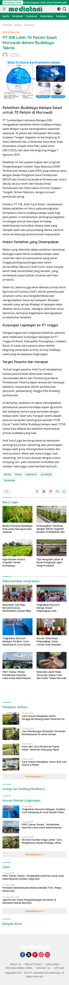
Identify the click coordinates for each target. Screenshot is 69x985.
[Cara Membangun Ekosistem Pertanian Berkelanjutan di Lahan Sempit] (11, 733)
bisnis (18, 474)
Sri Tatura (14, 53)
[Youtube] (47, 955)
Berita (6, 32)
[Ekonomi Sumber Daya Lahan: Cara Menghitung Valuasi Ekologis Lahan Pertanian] (11, 842)
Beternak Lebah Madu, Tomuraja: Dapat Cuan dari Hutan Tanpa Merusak (51, 674)
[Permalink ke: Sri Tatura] (5, 54)
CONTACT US (43, 968)
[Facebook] (22, 955)
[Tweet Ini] (43, 491)
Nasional (15, 32)
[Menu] (5, 9)
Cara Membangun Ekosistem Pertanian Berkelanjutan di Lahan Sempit (43, 733)
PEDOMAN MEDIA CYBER (19, 968)
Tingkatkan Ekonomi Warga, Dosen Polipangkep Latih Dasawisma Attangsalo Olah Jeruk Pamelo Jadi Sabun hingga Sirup (50, 608)
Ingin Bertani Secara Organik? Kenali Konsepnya (14, 562)
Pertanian (9, 480)
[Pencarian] (64, 9)
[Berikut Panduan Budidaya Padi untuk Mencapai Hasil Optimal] (17, 514)
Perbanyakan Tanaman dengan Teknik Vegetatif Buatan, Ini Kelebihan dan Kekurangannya (51, 529)
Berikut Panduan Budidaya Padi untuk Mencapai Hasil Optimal (17, 528)
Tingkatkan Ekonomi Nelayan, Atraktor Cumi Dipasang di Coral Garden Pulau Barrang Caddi (17, 641)
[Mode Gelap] (59, 9)
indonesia (31, 474)
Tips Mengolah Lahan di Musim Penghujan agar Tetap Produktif (50, 562)
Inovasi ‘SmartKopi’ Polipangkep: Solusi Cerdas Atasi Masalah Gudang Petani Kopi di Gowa (49, 641)
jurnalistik (46, 474)
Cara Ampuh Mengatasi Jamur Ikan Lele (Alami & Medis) (44, 763)
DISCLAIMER (52, 964)
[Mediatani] (25, 9)
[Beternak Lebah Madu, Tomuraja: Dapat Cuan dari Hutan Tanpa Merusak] (51, 660)
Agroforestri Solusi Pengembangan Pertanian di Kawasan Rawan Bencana (29, 901)
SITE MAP (59, 968)
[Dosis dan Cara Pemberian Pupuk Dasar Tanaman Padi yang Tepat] (11, 749)
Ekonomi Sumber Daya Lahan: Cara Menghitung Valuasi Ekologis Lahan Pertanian (42, 841)
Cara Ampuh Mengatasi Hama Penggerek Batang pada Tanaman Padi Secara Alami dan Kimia (44, 718)
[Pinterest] (35, 955)
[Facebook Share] (37, 491)
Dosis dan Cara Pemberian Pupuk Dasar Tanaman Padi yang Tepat (40, 748)
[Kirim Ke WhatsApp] (63, 491)
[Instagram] (41, 955)
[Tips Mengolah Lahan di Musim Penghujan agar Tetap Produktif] (51, 547)
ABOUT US (15, 964)
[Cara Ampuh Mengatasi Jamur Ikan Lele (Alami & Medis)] (11, 764)
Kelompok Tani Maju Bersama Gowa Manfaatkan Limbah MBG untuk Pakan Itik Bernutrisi (17, 608)
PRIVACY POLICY (33, 964)
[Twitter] (28, 955)
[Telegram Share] (57, 491)
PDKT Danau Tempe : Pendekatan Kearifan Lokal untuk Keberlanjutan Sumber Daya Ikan (17, 675)
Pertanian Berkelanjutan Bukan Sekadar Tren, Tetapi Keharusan (32, 889)
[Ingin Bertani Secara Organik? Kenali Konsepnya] (17, 547)
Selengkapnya (33, 776)
